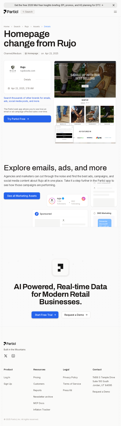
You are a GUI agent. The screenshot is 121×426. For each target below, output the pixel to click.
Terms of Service (72, 383)
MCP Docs (38, 403)
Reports (37, 390)
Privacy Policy (70, 377)
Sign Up (8, 383)
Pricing (36, 377)
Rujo (27, 26)
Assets (36, 26)
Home (6, 26)
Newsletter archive (43, 396)
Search (17, 26)
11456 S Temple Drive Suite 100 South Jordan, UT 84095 (104, 381)
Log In (7, 377)
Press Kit (67, 390)
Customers (38, 383)
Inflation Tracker (41, 409)
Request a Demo (74, 314)
